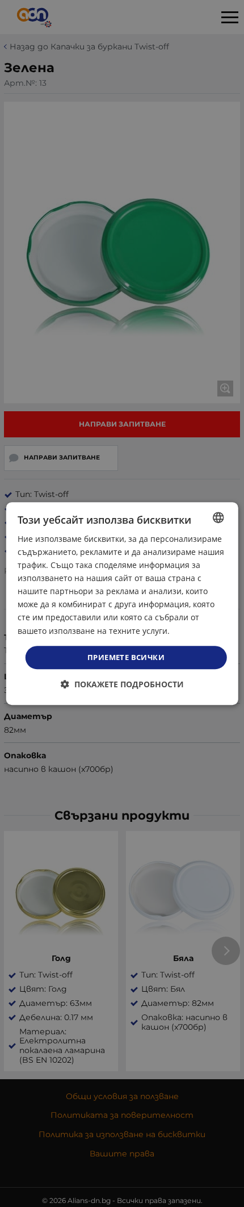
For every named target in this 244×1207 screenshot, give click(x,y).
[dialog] (122, 603)
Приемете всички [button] (126, 657)
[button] (122, 684)
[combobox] (218, 517)
